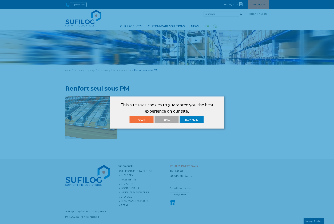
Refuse (166, 119)
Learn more (191, 119)
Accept (141, 119)
